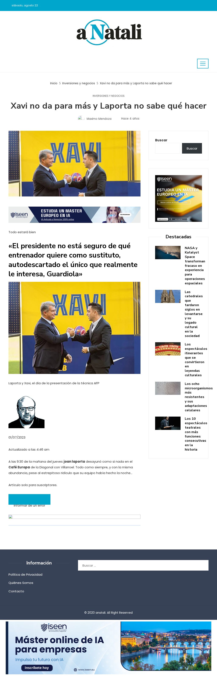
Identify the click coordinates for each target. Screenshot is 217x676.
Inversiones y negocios (109, 96)
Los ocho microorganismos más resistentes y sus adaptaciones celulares (199, 397)
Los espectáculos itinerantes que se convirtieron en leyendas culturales (196, 360)
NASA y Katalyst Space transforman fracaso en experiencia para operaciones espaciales (195, 265)
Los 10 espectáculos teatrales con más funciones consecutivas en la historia (196, 434)
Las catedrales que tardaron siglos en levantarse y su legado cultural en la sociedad (194, 314)
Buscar (161, 140)
